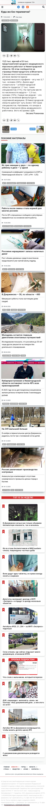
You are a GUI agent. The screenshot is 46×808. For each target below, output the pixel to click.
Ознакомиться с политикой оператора (17, 805)
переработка (18, 226)
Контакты (35, 769)
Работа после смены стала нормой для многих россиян (22, 209)
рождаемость (21, 183)
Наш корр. (19, 17)
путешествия (7, 355)
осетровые (6, 490)
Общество (16, 769)
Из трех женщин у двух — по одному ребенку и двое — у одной (20, 166)
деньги (5, 269)
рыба (12, 490)
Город (23, 767)
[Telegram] (11, 55)
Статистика (5, 20)
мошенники (14, 403)
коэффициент (11, 183)
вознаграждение (8, 226)
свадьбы (14, 309)
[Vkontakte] (4, 55)
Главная (6, 767)
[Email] (14, 55)
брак (4, 309)
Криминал (6, 403)
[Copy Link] (18, 55)
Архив (25, 769)
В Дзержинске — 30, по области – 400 (21, 294)
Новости (14, 767)
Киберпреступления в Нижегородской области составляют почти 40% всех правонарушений (21, 383)
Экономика (14, 20)
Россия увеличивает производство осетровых (20, 470)
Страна (6, 769)
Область (32, 767)
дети (4, 183)
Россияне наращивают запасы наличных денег (23, 252)
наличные (11, 269)
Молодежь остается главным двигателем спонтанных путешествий (21, 336)
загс (8, 309)
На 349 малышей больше (14, 429)
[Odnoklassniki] (7, 55)
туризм (23, 355)
